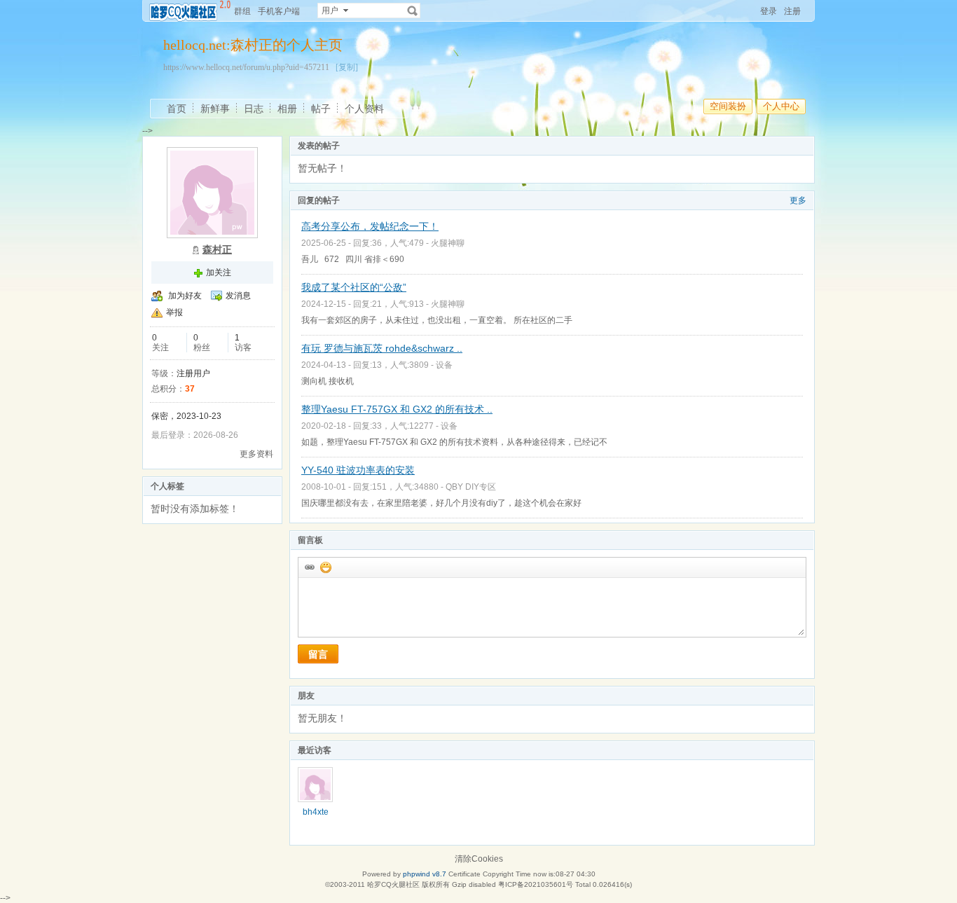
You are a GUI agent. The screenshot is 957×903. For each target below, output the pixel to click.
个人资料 (364, 108)
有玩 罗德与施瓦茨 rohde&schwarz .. (381, 348)
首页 (176, 108)
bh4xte (316, 812)
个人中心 (781, 106)
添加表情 (325, 566)
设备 (444, 365)
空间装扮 (728, 106)
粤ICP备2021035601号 (535, 884)
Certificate (464, 874)
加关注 (218, 272)
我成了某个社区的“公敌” (353, 287)
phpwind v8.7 (424, 874)
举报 (174, 312)
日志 (253, 108)
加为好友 (185, 296)
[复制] (347, 67)
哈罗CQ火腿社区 (393, 884)
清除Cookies (479, 859)
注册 (792, 11)
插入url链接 (309, 566)
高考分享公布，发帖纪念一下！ (370, 226)
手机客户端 (279, 11)
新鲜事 (215, 108)
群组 (242, 11)
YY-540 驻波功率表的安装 (358, 470)
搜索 (413, 10)
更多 (798, 200)
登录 (768, 11)
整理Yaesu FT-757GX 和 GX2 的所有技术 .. (397, 409)
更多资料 (256, 454)
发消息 (238, 296)
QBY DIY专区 (471, 487)
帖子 (321, 108)
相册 (287, 108)
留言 (318, 654)
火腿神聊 (447, 243)
